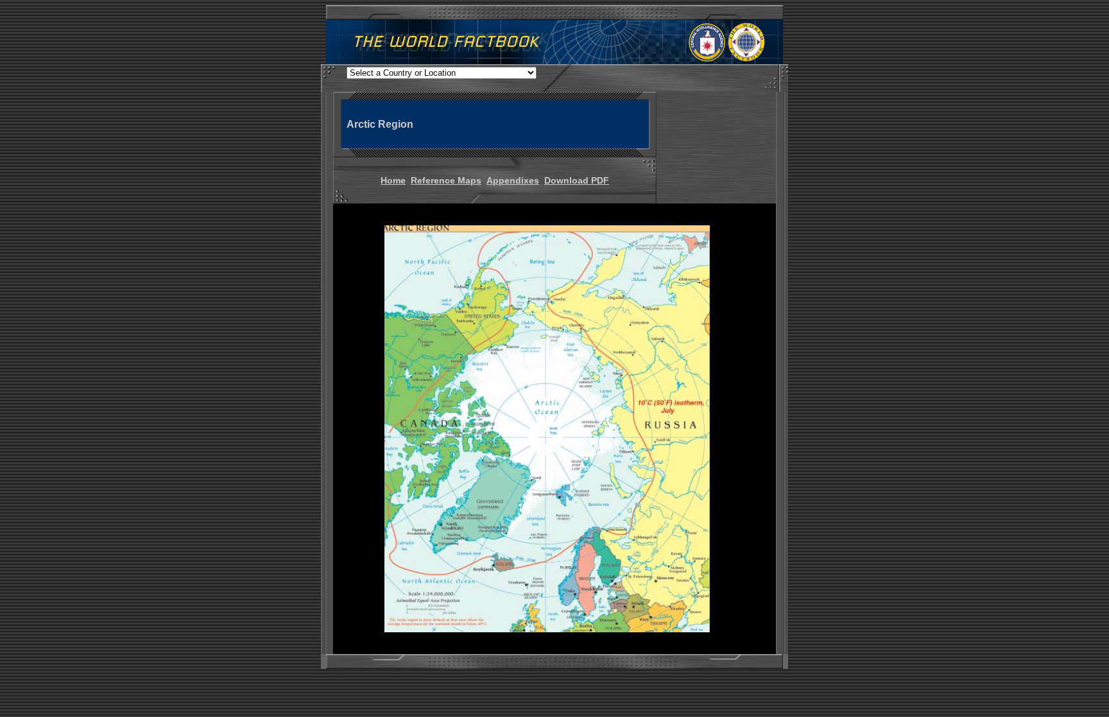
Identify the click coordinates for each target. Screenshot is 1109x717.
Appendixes (512, 180)
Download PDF (576, 180)
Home (393, 180)
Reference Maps (446, 180)
